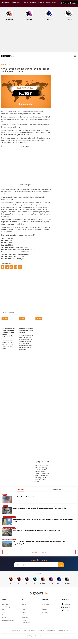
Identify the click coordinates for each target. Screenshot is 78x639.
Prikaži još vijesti (39, 552)
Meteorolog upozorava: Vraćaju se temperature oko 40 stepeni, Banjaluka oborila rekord (43, 520)
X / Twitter (67, 610)
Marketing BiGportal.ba (30, 2)
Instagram (67, 607)
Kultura (4, 617)
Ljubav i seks (45, 604)
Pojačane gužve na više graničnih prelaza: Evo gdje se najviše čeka (37, 530)
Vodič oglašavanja (51, 2)
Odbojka (24, 612)
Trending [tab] (21, 489)
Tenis (23, 609)
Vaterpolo (25, 620)
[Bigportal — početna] (7, 56)
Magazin (45, 600)
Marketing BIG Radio (16, 2)
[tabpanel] (39, 523)
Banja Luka (5, 604)
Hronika (4, 615)
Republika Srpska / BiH (8, 607)
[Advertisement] (39, 37)
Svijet (3, 612)
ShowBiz (44, 609)
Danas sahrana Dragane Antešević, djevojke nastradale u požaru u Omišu (39, 508)
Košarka (24, 607)
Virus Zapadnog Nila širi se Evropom (26, 497)
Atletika (24, 615)
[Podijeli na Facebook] (2, 267)
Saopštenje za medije (8, 620)
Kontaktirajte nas (5, 5)
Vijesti (4, 600)
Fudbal (24, 604)
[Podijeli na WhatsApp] (15, 267)
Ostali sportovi (26, 622)
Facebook (67, 604)
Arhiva (10, 61)
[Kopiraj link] (20, 267)
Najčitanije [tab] (57, 489)
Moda (43, 607)
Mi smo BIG (41, 630)
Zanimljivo (45, 612)
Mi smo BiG (41, 2)
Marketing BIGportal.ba (30, 630)
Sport (24, 600)
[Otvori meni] (75, 56)
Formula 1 (25, 617)
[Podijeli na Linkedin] (7, 267)
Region (4, 609)
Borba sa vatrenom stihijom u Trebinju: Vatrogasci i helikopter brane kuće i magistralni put (40, 543)
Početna (3, 61)
